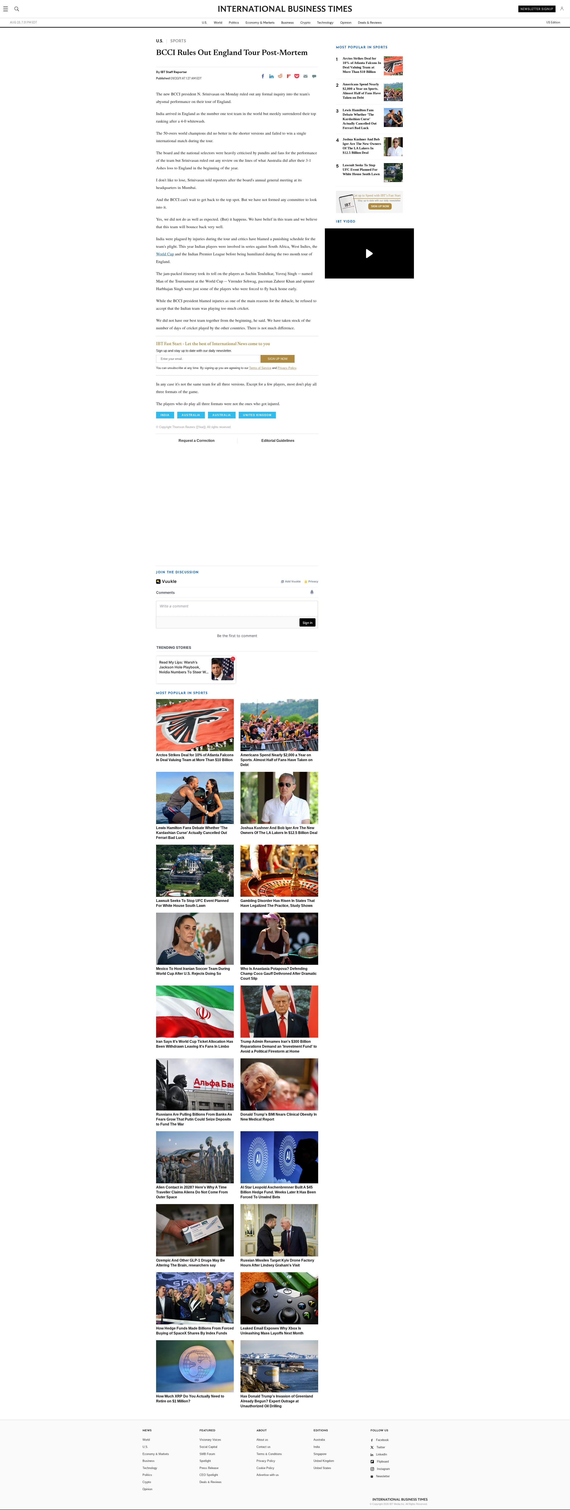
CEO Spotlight (209, 1475)
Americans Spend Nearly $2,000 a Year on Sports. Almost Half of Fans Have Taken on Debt (276, 760)
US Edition (553, 22)
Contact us (263, 1447)
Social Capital (208, 1447)
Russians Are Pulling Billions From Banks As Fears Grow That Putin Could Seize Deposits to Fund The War (194, 1119)
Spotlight (205, 1461)
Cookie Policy (265, 1468)
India (317, 1447)
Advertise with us (267, 1475)
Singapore (320, 1454)
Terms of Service (260, 368)
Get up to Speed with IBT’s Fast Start (377, 195)
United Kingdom (324, 1461)
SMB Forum (207, 1454)
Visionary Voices (210, 1439)
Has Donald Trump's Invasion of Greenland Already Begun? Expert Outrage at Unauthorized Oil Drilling (276, 1401)
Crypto (305, 22)
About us (262, 1439)
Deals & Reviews (370, 22)
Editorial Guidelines (277, 441)
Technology (325, 22)
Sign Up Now (380, 206)
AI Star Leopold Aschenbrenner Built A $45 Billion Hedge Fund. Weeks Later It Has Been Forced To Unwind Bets (278, 1192)
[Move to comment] (314, 76)
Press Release (209, 1468)
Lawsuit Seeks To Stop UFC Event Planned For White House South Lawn (361, 169)
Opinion (345, 22)
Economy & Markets (260, 22)
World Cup (165, 253)
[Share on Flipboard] (289, 76)
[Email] (305, 76)
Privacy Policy (287, 368)
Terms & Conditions (269, 1454)
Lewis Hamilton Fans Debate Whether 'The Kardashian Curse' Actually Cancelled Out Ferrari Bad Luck (192, 833)
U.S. (204, 22)
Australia (319, 1439)
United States (322, 1468)
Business (287, 22)
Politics (234, 22)
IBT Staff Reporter (174, 72)
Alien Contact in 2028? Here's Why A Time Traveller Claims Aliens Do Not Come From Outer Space (192, 1192)
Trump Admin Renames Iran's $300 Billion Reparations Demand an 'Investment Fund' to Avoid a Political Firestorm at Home (278, 1046)
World (218, 22)
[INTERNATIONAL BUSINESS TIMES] (285, 9)
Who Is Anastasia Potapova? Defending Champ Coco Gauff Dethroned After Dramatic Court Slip (278, 973)
